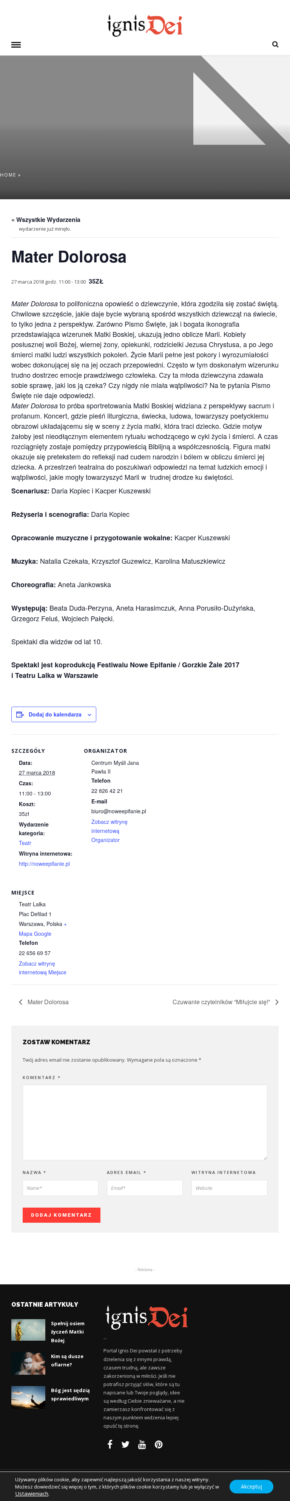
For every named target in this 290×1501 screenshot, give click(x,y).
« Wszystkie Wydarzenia (45, 219)
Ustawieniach (31, 1493)
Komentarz (42, 1077)
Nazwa (34, 1172)
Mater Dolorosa (47, 1001)
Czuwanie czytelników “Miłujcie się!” (222, 1001)
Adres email (127, 1172)
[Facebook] (110, 1444)
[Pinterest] (159, 1444)
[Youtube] (142, 1444)
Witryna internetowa (223, 1172)
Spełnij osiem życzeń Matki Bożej (68, 1331)
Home (8, 175)
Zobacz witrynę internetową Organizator (109, 831)
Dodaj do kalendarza (55, 714)
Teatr (25, 843)
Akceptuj (251, 1486)
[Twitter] (125, 1444)
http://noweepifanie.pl (44, 863)
